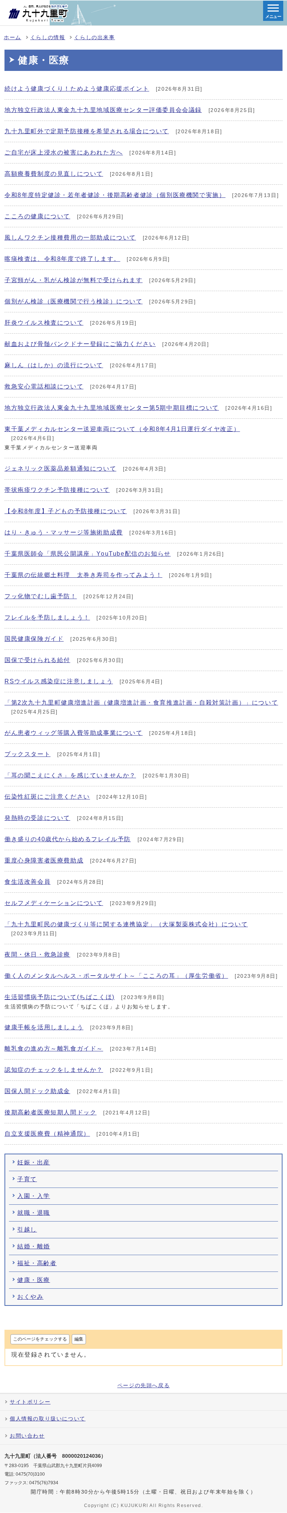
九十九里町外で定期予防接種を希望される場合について (86, 131)
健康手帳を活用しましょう (43, 1027)
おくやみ (30, 1297)
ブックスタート (27, 754)
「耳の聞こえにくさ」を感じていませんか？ (70, 775)
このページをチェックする (40, 1339)
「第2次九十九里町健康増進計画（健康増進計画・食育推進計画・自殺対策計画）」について (141, 702)
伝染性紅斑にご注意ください (47, 796)
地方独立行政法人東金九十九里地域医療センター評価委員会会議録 (103, 110)
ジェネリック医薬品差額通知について (60, 468)
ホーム (12, 37)
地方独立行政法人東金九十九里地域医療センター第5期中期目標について (111, 408)
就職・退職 (33, 1213)
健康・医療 (33, 1280)
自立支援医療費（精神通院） (47, 1133)
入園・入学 (33, 1196)
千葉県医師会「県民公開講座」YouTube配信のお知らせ (87, 553)
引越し (27, 1229)
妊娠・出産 (33, 1162)
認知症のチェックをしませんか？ (53, 1070)
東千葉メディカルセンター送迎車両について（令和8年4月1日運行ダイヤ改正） (122, 429)
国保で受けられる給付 (37, 660)
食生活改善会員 (27, 882)
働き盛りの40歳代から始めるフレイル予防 (67, 839)
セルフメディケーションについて (53, 903)
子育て (27, 1179)
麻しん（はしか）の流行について (53, 365)
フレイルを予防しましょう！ (47, 617)
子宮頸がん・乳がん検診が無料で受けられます (73, 280)
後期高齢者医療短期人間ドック (50, 1112)
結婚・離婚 (33, 1246)
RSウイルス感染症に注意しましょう (58, 681)
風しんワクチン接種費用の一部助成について (70, 237)
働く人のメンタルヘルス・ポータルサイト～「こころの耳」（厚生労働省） (116, 976)
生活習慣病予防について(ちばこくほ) (59, 997)
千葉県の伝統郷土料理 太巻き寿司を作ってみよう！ (83, 575)
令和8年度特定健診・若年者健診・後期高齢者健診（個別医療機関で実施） (114, 195)
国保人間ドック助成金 (37, 1091)
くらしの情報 (47, 37)
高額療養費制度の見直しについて (53, 174)
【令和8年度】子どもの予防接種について (65, 511)
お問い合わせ (27, 1436)
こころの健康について (37, 216)
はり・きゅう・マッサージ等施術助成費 (63, 532)
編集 (78, 1339)
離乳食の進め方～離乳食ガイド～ (53, 1048)
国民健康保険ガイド (34, 639)
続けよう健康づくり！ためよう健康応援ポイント (76, 88)
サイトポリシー (30, 1402)
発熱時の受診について (37, 818)
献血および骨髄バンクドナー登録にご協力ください (80, 344)
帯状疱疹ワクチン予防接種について (57, 490)
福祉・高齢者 (37, 1263)
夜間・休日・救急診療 (37, 954)
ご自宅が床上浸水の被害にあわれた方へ (63, 152)
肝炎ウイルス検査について (43, 322)
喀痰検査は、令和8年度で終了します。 (62, 259)
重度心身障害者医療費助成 (43, 860)
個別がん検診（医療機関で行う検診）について (73, 301)
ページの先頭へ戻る (143, 1385)
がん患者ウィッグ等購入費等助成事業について (73, 733)
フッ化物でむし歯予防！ (40, 596)
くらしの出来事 (94, 37)
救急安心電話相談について (43, 386)
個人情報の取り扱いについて (48, 1419)
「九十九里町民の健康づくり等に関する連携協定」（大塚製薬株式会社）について (126, 924)
